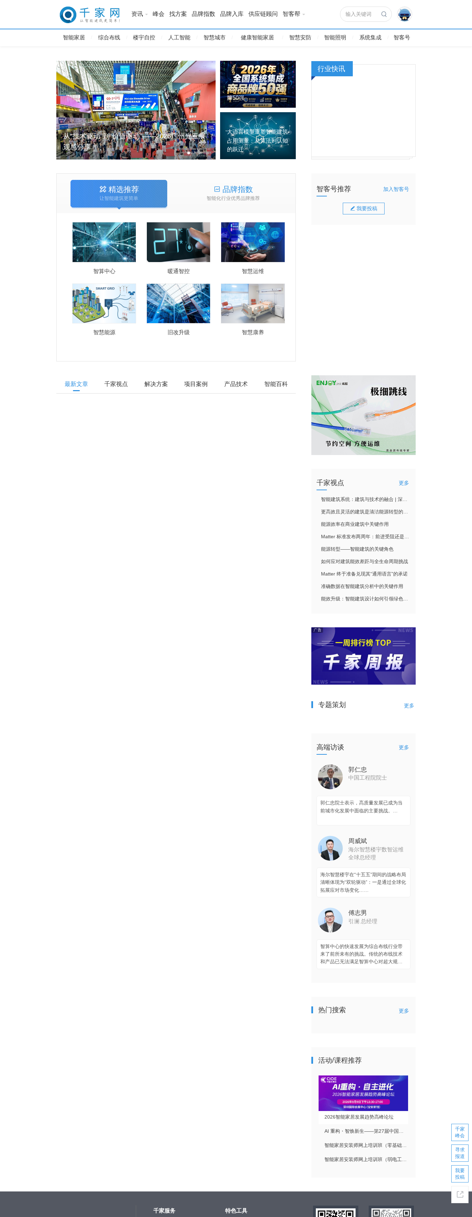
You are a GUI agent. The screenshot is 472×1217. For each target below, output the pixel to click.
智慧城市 (215, 37)
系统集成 (370, 37)
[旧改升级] (178, 303)
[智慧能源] (104, 303)
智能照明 (335, 37)
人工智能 (179, 37)
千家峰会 (460, 1132)
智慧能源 (104, 332)
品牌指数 (203, 14)
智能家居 (74, 37)
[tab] (119, 194)
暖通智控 (179, 271)
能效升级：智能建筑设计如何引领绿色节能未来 (365, 598)
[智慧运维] (252, 242)
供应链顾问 (263, 14)
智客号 (402, 37)
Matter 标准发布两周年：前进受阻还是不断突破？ (365, 536)
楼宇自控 (144, 37)
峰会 (158, 14)
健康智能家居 (257, 37)
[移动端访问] (460, 1194)
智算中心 (104, 271)
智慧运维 (253, 271)
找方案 (178, 14)
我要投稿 (367, 208)
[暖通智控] (178, 242)
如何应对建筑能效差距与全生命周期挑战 (364, 561)
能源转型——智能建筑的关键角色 (357, 549)
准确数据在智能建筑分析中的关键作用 (362, 586)
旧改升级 (179, 332)
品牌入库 (232, 14)
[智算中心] (104, 242)
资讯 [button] (137, 14)
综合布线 (109, 37)
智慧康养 (253, 332)
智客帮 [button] (291, 14)
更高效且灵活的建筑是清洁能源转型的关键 (365, 511)
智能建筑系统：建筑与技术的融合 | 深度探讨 (365, 499)
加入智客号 (396, 189)
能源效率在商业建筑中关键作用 (355, 524)
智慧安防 (300, 37)
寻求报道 (460, 1153)
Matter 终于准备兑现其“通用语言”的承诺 (364, 574)
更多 (404, 483)
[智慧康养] (252, 303)
